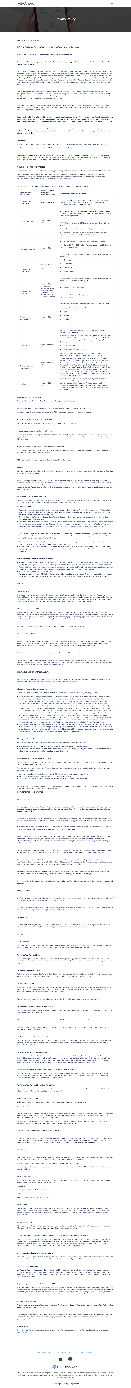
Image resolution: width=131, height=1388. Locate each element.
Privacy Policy (66, 1352)
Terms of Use (78, 1352)
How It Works (42, 1352)
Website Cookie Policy (70, 483)
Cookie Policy (89, 1352)
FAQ (49, 1352)
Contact (56, 1352)
